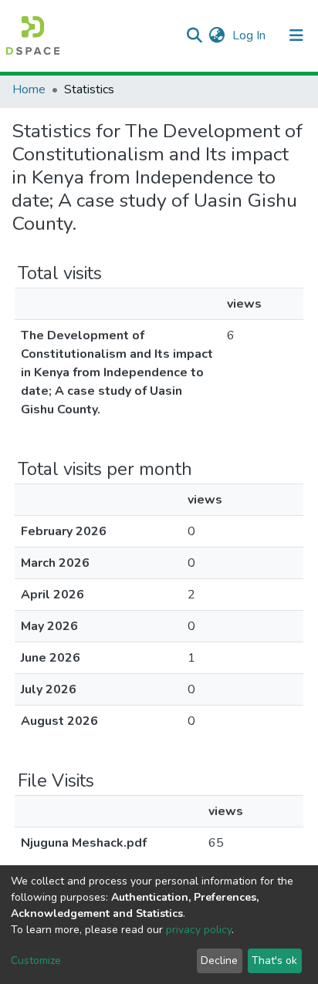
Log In (250, 35)
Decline (219, 960)
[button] (216, 35)
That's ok (274, 960)
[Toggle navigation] (296, 35)
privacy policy (199, 929)
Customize (36, 960)
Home (29, 89)
